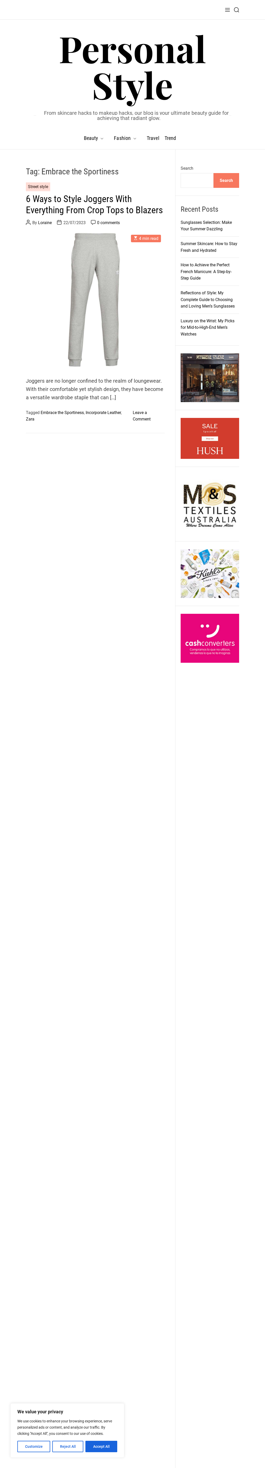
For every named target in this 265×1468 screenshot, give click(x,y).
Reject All (68, 1446)
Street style (38, 186)
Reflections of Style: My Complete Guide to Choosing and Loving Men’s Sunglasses (208, 299)
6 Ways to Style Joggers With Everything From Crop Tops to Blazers (94, 205)
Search (187, 168)
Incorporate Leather (103, 412)
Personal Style (132, 66)
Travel (153, 138)
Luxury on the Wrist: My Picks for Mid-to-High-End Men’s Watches (207, 327)
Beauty (91, 138)
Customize (34, 1446)
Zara (30, 419)
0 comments (108, 222)
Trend (170, 138)
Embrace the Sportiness (62, 412)
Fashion (122, 138)
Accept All (101, 1446)
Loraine (45, 222)
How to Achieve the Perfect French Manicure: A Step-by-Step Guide (206, 271)
